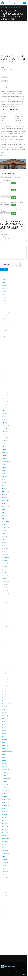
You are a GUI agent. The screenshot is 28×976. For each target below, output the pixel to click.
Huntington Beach (5, 521)
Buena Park (4, 345)
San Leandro (4, 805)
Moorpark (4, 635)
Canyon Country (5, 363)
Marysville (4, 611)
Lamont (3, 569)
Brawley (3, 339)
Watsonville (4, 916)
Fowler (3, 464)
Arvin (3, 300)
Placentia (4, 733)
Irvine (3, 530)
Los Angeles (4, 593)
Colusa (3, 383)
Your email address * (4, 238)
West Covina (4, 919)
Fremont (3, 470)
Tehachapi (4, 871)
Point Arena (4, 739)
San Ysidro (4, 817)
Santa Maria (4, 829)
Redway (3, 757)
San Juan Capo (5, 802)
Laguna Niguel (5, 554)
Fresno (3, 473)
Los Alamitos (4, 590)
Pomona (4, 742)
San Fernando (5, 787)
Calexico (4, 354)
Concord (4, 386)
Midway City (4, 626)
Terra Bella (4, 874)
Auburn (3, 303)
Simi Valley (4, 844)
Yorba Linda (4, 943)
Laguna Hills (4, 551)
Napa (3, 641)
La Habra (4, 542)
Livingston (4, 584)
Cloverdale (4, 380)
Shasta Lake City (5, 838)
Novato (3, 667)
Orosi (3, 694)
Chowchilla (4, 374)
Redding (3, 754)
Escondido (4, 437)
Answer (13, 183)
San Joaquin (4, 793)
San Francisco (5, 790)
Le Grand (4, 578)
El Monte (4, 431)
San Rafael (4, 814)
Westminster (4, 925)
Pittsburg (4, 730)
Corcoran (4, 389)
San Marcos (4, 808)
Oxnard (3, 700)
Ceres (3, 368)
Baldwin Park (4, 312)
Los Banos (4, 596)
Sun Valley (4, 862)
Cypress (3, 398)
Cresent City (4, 395)
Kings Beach (4, 539)
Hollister (3, 518)
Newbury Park (5, 650)
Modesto (4, 632)
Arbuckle (4, 291)
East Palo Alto (5, 425)
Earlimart (4, 422)
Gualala (3, 494)
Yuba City (4, 946)
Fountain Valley (5, 461)
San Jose (4, 796)
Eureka (3, 443)
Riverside (4, 763)
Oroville (3, 697)
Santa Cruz (4, 826)
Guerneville (4, 497)
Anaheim (4, 285)
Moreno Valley (5, 638)
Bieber (3, 327)
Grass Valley (4, 491)
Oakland (4, 673)
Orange (3, 685)
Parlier (3, 712)
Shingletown (4, 841)
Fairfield (3, 446)
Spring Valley (4, 853)
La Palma (4, 545)
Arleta (3, 297)
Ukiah (3, 892)
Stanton (3, 856)
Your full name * (3, 234)
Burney (3, 348)
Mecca (3, 617)
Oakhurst (4, 670)
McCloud (4, 614)
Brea (3, 342)
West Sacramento (5, 922)
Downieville (4, 419)
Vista (3, 910)
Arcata (3, 294)
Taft (3, 868)
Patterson (4, 718)
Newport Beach (5, 656)
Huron (3, 524)
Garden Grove (5, 482)
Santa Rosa (4, 832)
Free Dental (3, 7)
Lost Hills (4, 599)
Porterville (4, 745)
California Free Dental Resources (14, 7)
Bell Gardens (4, 321)
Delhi (3, 410)
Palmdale (4, 709)
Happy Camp (4, 506)
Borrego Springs (5, 336)
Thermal (3, 877)
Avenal (3, 306)
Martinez (4, 608)
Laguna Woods (5, 557)
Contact (23, 974)
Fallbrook (4, 449)
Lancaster (4, 572)
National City (4, 644)
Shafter (3, 835)
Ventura (3, 904)
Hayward (4, 509)
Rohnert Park (4, 766)
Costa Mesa (4, 392)
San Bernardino (5, 778)
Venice (3, 901)
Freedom (4, 467)
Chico (3, 371)
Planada (4, 736)
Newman (4, 653)
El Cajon (3, 428)
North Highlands (5, 658)
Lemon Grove (5, 581)
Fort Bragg (4, 455)
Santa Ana (4, 820)
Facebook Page (4, 87)
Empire (3, 434)
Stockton (4, 859)
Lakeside (4, 566)
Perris (3, 724)
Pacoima (4, 706)
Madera (3, 605)
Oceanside (4, 679)
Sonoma (4, 847)
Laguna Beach (5, 548)
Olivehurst (4, 682)
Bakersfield (4, 309)
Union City (4, 895)
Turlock (3, 886)
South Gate (4, 850)
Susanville (4, 865)
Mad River (4, 602)
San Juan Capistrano (6, 799)
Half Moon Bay (5, 500)
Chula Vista (4, 377)
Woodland (4, 940)
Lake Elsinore (5, 560)
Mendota (4, 620)
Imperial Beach (5, 527)
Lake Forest (4, 563)
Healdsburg (4, 512)
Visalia (3, 907)
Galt (3, 479)
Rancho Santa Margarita (7, 751)
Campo (3, 360)
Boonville (4, 333)
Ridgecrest (4, 760)
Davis (3, 404)
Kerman (3, 536)
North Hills (4, 661)
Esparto (3, 440)
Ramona (4, 748)
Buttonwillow (4, 351)
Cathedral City (5, 366)
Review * (2, 243)
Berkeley (4, 324)
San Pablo (4, 811)
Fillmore (3, 452)
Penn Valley (4, 721)
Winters (3, 934)
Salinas (3, 775)
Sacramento (4, 772)
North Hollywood (5, 664)
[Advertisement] (14, 38)
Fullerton (4, 476)
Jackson (3, 533)
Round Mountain (5, 769)
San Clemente (5, 781)
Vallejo (3, 898)
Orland (3, 691)
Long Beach (4, 587)
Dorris (3, 416)
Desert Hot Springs (6, 413)
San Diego (4, 784)
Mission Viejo (4, 629)
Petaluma (4, 727)
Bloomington (4, 330)
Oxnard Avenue (5, 703)
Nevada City (4, 647)
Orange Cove (4, 688)
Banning (3, 315)
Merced (3, 623)
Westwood (4, 928)
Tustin (3, 889)
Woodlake (4, 937)
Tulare (3, 883)
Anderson (4, 288)
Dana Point (4, 401)
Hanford (4, 503)
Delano (3, 407)
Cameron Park (5, 357)
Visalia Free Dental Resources (8, 9)
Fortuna (3, 458)
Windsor (4, 931)
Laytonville (4, 575)
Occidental (4, 676)
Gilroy (3, 485)
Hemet (3, 515)
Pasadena (4, 715)
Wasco (3, 913)
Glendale (4, 488)
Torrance (4, 880)
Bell (3, 318)
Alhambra (4, 282)
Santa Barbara (5, 823)
